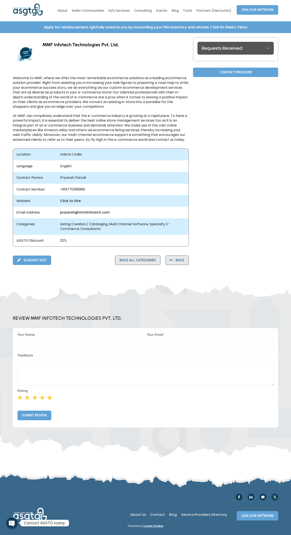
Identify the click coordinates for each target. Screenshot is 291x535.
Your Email (155, 335)
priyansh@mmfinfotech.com (85, 212)
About (62, 10)
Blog (175, 10)
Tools (187, 10)
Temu (242, 27)
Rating (22, 391)
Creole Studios (153, 526)
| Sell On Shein (222, 27)
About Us (138, 514)
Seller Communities (88, 10)
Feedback (25, 355)
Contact (157, 514)
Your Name (26, 335)
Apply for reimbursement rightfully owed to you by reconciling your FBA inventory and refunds (127, 27)
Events (161, 10)
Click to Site (70, 201)
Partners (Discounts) (213, 10)
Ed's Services (119, 10)
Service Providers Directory (204, 514)
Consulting (143, 10)
